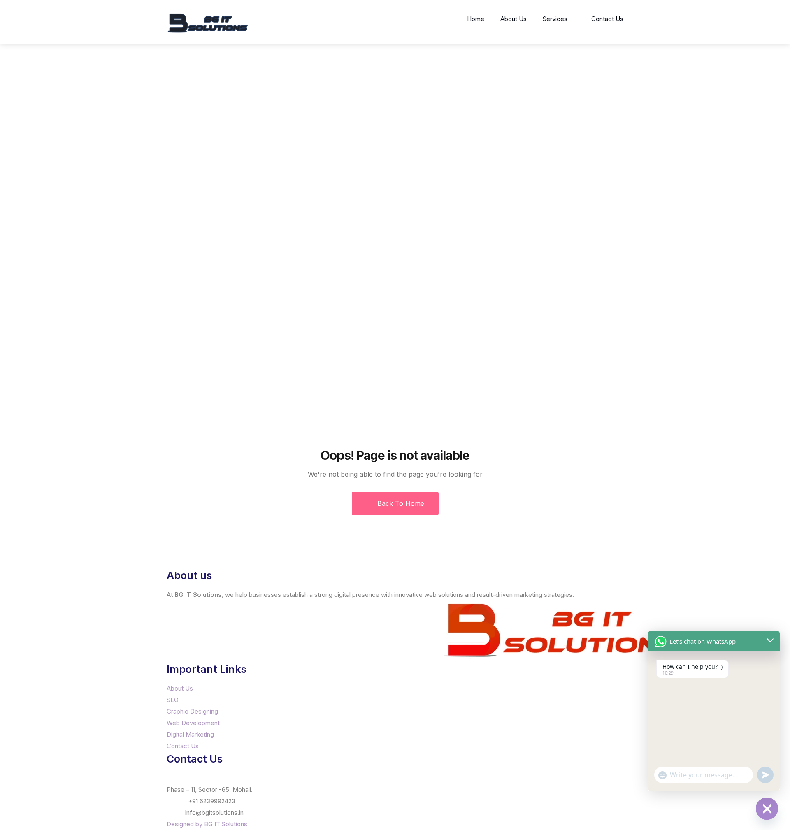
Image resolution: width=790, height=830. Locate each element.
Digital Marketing (190, 734)
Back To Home (399, 503)
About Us (513, 19)
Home (475, 19)
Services (555, 19)
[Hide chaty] (767, 809)
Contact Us (607, 19)
